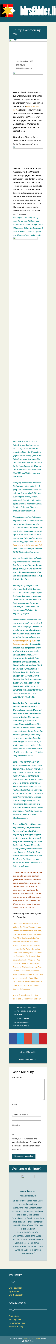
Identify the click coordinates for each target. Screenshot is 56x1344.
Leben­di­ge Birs (27, 953)
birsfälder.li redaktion (31, 1339)
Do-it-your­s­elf (16, 1295)
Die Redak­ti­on (15, 1288)
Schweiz (32, 1011)
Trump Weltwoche (21, 1026)
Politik (16, 1011)
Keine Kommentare (24, 68)
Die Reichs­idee (21, 960)
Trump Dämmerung (21, 1022)
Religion (24, 1011)
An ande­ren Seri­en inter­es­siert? (26, 923)
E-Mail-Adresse (20, 1115)
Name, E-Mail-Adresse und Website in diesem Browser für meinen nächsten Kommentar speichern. (26, 1144)
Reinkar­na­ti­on (25, 989)
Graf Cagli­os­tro (24, 938)
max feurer (20, 65)
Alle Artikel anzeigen (28, 1196)
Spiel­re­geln (14, 1291)
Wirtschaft (18, 1014)
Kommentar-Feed (17, 1323)
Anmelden (14, 1316)
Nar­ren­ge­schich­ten (25, 934)
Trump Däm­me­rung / (25, 985)
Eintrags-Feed (15, 1319)
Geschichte (32, 1007)
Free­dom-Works (20, 644)
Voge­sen (32, 960)
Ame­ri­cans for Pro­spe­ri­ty (24, 641)
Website (16, 1125)
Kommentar (18, 1077)
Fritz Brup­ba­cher (28, 967)
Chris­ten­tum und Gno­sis (28, 974)
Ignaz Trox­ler (29, 927)
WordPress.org (16, 1326)
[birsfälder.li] (28, 11)
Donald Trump (23, 1019)
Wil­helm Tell (17, 927)
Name (15, 1104)
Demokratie (22, 1007)
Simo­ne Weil (26, 931)
